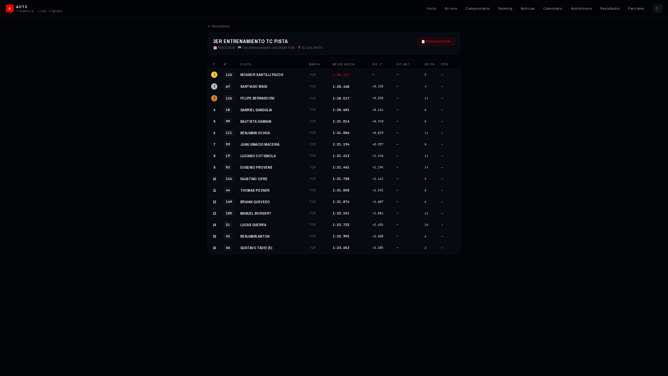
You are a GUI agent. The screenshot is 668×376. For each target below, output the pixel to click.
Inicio (431, 8)
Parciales (636, 8)
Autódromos (581, 8)
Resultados (610, 8)
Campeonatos (478, 8)
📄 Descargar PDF (436, 41)
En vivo (451, 8)
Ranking (505, 8)
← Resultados (219, 26)
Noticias (528, 8)
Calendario (553, 8)
